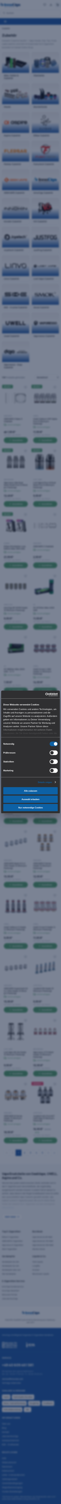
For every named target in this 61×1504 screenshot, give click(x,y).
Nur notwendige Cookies (30, 807)
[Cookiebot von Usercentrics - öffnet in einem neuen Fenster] (45, 694)
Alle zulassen (30, 791)
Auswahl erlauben (30, 799)
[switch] (54, 752)
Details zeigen (45, 782)
